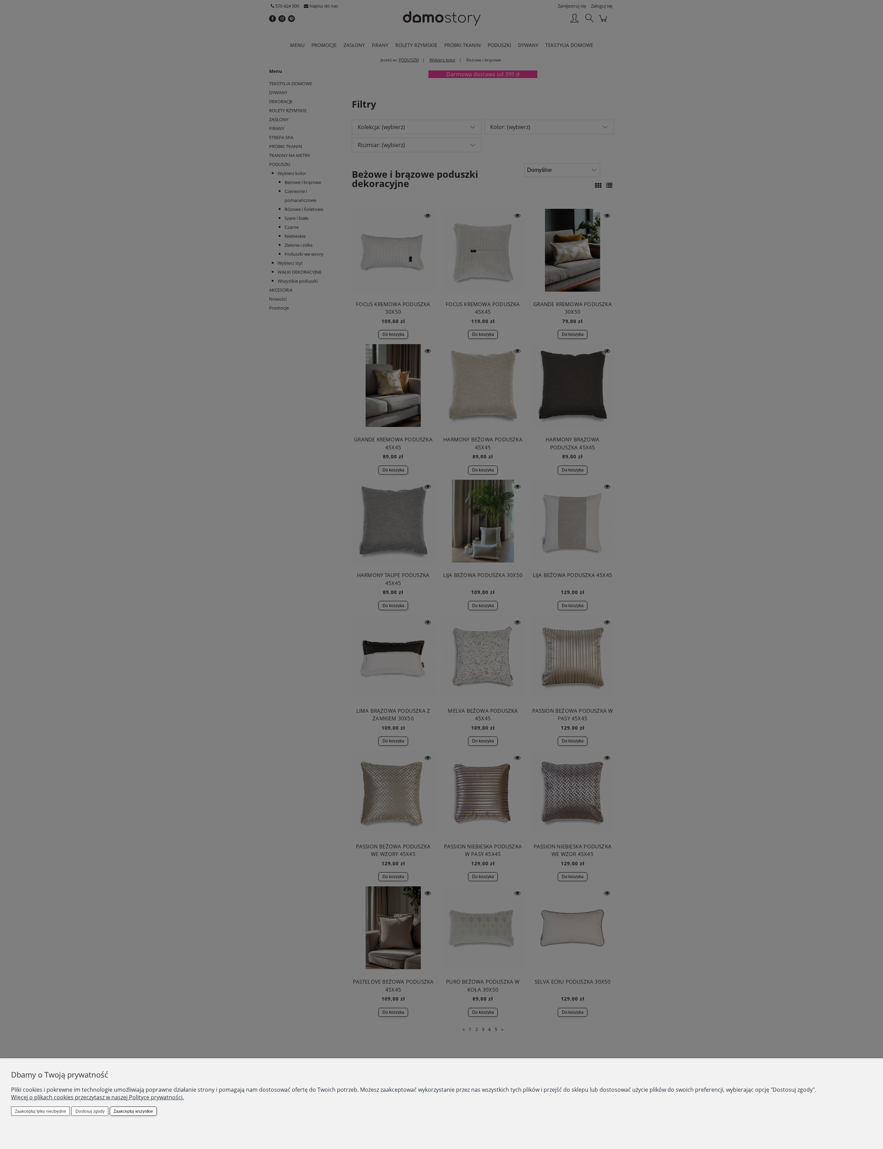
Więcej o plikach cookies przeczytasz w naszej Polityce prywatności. (97, 1097)
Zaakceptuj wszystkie (133, 1111)
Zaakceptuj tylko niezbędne (40, 1111)
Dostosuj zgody (90, 1111)
